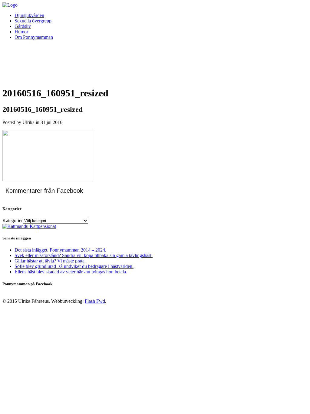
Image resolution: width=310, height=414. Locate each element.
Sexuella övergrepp (33, 20)
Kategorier (12, 220)
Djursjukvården (29, 15)
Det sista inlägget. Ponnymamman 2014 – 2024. (60, 249)
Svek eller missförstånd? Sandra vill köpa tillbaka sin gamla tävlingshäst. (84, 255)
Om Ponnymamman (34, 37)
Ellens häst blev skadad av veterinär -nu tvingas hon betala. (71, 271)
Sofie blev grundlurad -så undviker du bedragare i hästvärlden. (74, 266)
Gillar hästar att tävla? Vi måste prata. (50, 260)
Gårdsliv (23, 26)
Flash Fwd (95, 301)
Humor (21, 31)
